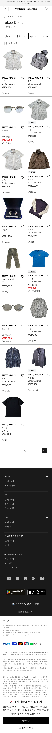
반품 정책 (9, 508)
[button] (46, 9)
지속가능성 (10, 563)
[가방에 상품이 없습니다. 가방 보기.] (46, 9)
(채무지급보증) (21, 654)
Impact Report (11, 567)
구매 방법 (9, 499)
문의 (6, 544)
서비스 (7, 476)
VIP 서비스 (9, 485)
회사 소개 (9, 559)
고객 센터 (9, 540)
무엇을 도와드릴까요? (13, 536)
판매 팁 (8, 526)
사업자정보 (6, 627)
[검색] (6, 8)
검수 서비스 (10, 503)
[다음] (33, 450)
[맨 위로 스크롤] (44, 450)
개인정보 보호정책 (24, 612)
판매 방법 (9, 522)
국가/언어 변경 (26, 728)
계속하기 (26, 720)
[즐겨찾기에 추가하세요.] (22, 78)
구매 (6, 495)
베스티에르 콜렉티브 (13, 554)
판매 (6, 517)
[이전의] (18, 450)
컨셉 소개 (9, 481)
